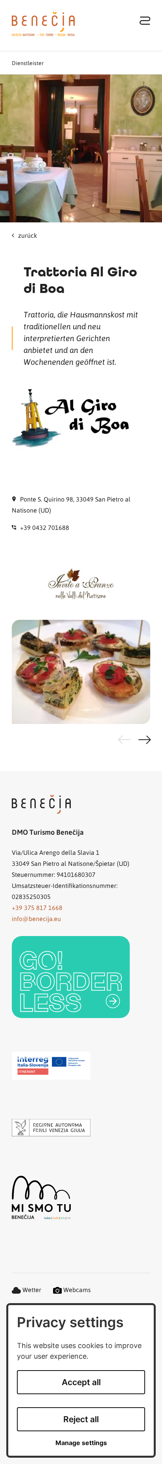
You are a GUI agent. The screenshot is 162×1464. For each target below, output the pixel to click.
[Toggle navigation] (145, 20)
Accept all (81, 1382)
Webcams (76, 1289)
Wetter (31, 1289)
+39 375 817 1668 (37, 907)
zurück (27, 235)
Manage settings (81, 1443)
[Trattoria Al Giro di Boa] (81, 148)
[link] (71, 977)
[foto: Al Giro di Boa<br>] (81, 672)
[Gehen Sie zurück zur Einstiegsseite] (43, 24)
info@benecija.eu (36, 918)
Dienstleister (28, 62)
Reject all (81, 1419)
